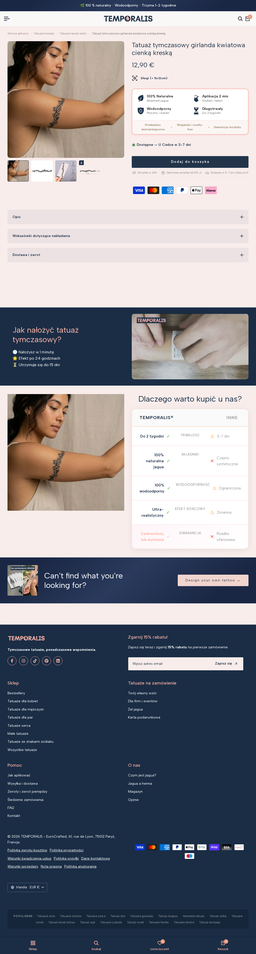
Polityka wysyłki (66, 858)
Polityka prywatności (67, 850)
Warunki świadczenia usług (29, 858)
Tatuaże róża (46, 916)
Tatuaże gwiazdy (141, 916)
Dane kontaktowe (95, 858)
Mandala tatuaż (193, 916)
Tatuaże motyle (70, 916)
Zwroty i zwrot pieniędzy (27, 791)
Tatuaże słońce (184, 922)
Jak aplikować (19, 775)
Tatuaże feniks (159, 922)
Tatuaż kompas (209, 922)
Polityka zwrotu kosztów (27, 850)
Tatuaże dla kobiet (23, 701)
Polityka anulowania (80, 866)
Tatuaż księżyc (168, 916)
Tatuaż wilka (218, 916)
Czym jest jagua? (142, 775)
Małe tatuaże (18, 733)
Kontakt (14, 816)
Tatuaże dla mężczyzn (26, 709)
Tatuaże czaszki (111, 922)
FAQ (11, 808)
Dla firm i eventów (143, 701)
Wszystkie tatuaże (22, 750)
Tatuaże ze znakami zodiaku (31, 741)
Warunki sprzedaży (23, 866)
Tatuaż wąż (87, 922)
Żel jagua (135, 709)
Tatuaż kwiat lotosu (61, 922)
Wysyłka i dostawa (23, 783)
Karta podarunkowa (144, 717)
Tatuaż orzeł (135, 922)
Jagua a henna (140, 783)
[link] (66, 452)
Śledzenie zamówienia (26, 800)
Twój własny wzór (142, 693)
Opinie (133, 800)
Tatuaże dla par (20, 717)
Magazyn (135, 791)
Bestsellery (16, 693)
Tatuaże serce (96, 916)
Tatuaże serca (19, 725)
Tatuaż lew (117, 916)
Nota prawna (51, 866)
